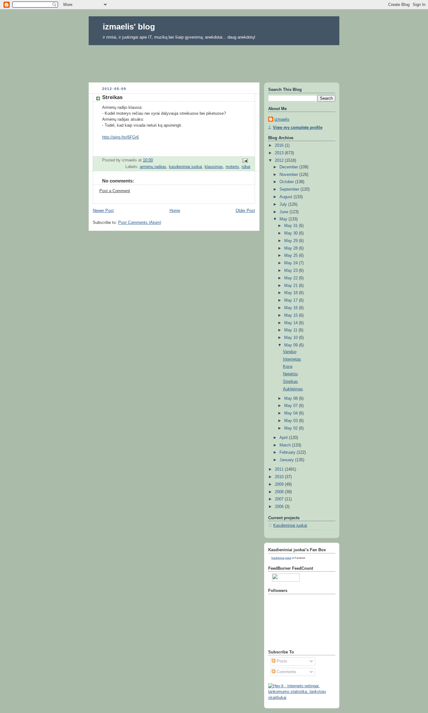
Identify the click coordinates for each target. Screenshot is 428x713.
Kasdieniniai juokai (290, 525)
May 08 (291, 398)
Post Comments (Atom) (139, 222)
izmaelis (282, 119)
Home (175, 211)
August (286, 197)
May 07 (291, 406)
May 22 (291, 278)
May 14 (291, 323)
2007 (280, 499)
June (284, 212)
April (284, 438)
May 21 (291, 285)
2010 (280, 477)
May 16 (291, 308)
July (283, 204)
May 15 (291, 315)
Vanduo (289, 352)
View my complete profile (297, 127)
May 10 (291, 337)
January (287, 460)
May (284, 219)
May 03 (291, 421)
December (289, 167)
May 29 (291, 241)
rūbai (246, 167)
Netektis (290, 374)
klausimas (214, 167)
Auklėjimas (293, 389)
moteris (232, 167)
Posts (281, 661)
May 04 (291, 413)
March (285, 445)
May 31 (291, 226)
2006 (280, 506)
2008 (280, 492)
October (287, 182)
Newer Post (103, 211)
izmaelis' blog (129, 26)
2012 (280, 160)
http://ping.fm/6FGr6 (120, 137)
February (288, 452)
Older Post (245, 211)
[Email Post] (244, 160)
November (289, 174)
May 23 (291, 270)
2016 (280, 145)
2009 (280, 484)
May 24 (291, 263)
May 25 (291, 255)
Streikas (290, 381)
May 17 (291, 300)
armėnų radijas (153, 167)
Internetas (292, 359)
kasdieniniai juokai (185, 167)
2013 (280, 153)
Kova (287, 366)
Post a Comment (114, 191)
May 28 (291, 248)
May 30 (291, 233)
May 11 (291, 330)
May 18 (291, 293)
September (289, 189)
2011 (280, 469)
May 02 (291, 428)
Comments (285, 672)
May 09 (291, 345)
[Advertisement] (214, 61)
